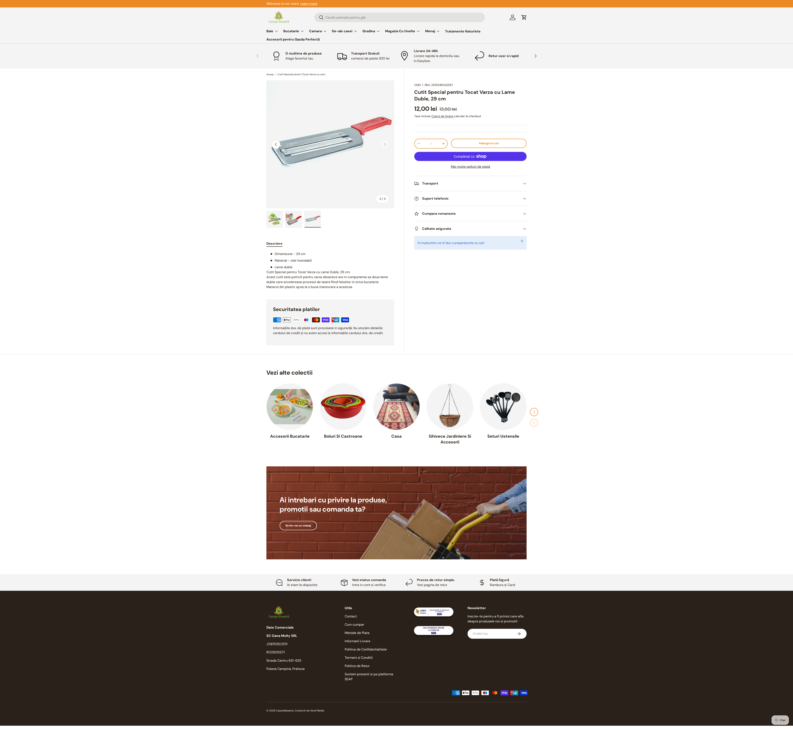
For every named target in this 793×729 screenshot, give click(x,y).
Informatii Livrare (357, 641)
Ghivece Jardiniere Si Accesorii (450, 439)
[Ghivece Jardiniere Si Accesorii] (450, 407)
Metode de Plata (357, 633)
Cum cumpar (354, 624)
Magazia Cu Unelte (400, 31)
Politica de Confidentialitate (366, 649)
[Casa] (396, 407)
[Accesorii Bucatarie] (290, 407)
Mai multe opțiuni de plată (470, 166)
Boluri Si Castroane (343, 436)
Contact (351, 616)
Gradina (368, 31)
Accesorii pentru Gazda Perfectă (293, 39)
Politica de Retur (357, 666)
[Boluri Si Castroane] (343, 407)
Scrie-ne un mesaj (298, 525)
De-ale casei (342, 31)
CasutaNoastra (285, 710)
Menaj (430, 31)
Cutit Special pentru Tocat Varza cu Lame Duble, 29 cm (302, 74)
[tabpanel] (330, 270)
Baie (269, 31)
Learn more (308, 3)
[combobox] (399, 17)
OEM (417, 85)
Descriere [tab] (274, 243)
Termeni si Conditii (359, 657)
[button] (524, 17)
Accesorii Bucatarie (290, 436)
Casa (396, 436)
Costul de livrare (442, 116)
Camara (315, 31)
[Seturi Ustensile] (503, 407)
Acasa (270, 74)
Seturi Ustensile (503, 436)
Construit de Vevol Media (309, 710)
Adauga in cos (489, 143)
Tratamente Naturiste (463, 31)
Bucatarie (291, 31)
